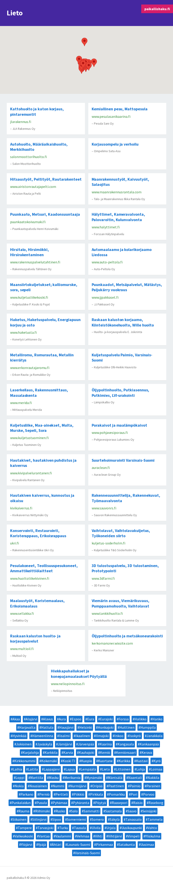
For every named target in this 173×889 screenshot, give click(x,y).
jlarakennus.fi (20, 121)
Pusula (41, 802)
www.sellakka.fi (22, 613)
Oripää (97, 786)
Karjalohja (31, 752)
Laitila (33, 769)
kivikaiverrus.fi (21, 508)
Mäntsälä (115, 777)
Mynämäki (94, 777)
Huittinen (126, 727)
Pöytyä (100, 802)
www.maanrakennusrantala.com (116, 192)
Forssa (123, 719)
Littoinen (123, 769)
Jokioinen (24, 744)
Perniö (44, 794)
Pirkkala (96, 794)
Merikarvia (72, 777)
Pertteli (61, 794)
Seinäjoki (149, 811)
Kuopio (86, 761)
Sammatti (91, 811)
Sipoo (56, 819)
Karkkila (51, 752)
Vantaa (44, 836)
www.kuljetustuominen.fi (29, 437)
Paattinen (116, 786)
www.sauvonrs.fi (104, 508)
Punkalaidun (21, 802)
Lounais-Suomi (78, 844)
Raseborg (155, 802)
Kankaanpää (149, 744)
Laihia (17, 769)
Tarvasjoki (45, 827)
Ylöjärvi (26, 844)
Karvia (68, 752)
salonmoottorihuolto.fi (28, 156)
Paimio (135, 786)
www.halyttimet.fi (106, 227)
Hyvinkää (19, 735)
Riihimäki (42, 811)
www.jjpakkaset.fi (105, 297)
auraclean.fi (101, 467)
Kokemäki (49, 761)
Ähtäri (56, 844)
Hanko (157, 719)
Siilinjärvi (39, 819)
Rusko (60, 811)
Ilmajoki (102, 735)
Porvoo (148, 794)
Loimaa (156, 769)
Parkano (26, 794)
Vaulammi (63, 836)
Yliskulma (152, 836)
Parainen (153, 786)
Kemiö (105, 752)
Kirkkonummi (24, 761)
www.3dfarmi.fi (103, 578)
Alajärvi (31, 719)
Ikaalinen (82, 735)
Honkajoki (106, 727)
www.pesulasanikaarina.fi (111, 116)
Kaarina (106, 744)
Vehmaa (83, 836)
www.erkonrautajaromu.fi (29, 367)
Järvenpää (86, 744)
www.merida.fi (21, 402)
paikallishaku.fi (157, 9)
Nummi (58, 786)
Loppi (20, 777)
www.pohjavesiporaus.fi (110, 432)
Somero (98, 819)
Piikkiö (79, 794)
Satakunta (127, 844)
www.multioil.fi (22, 648)
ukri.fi (14, 543)
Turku (63, 827)
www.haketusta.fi (23, 332)
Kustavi (142, 761)
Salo (74, 811)
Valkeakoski (24, 836)
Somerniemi (76, 819)
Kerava (146, 752)
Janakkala (154, 735)
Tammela (155, 819)
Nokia (19, 786)
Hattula (47, 727)
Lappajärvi (52, 769)
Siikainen (19, 819)
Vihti (98, 836)
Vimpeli (133, 836)
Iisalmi (64, 735)
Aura (62, 719)
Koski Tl (69, 761)
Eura (90, 719)
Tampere (25, 827)
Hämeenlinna (42, 735)
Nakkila (153, 777)
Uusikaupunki (131, 827)
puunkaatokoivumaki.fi (28, 222)
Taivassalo (133, 819)
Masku (54, 777)
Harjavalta (27, 727)
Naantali (135, 777)
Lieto (106, 769)
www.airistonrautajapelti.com (33, 186)
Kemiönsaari (126, 752)
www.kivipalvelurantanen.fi (31, 473)
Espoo (76, 719)
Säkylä (115, 819)
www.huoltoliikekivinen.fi (29, 578)
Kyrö (157, 761)
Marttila (36, 777)
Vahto (152, 827)
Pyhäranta (81, 802)
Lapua (70, 769)
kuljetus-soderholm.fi (108, 543)
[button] (84, 42)
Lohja (140, 769)
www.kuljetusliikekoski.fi (29, 297)
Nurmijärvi (78, 786)
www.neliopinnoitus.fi (67, 683)
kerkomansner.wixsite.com (112, 643)
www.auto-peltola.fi (107, 262)
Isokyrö (135, 735)
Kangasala (126, 744)
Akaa (16, 719)
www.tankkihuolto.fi (107, 613)
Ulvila (96, 827)
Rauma (23, 811)
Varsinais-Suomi (87, 853)
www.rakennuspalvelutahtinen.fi (35, 262)
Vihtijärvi (115, 836)
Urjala (111, 827)
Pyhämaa (60, 802)
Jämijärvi (65, 744)
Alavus (48, 719)
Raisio (138, 802)
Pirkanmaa (104, 844)
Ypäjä (42, 844)
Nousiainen (38, 786)
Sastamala (113, 811)
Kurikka (124, 761)
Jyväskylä (44, 744)
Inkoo (118, 735)
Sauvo (132, 811)
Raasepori (119, 802)
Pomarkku (117, 794)
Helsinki (85, 727)
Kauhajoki (86, 752)
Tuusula (80, 827)
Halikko (140, 719)
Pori (134, 794)
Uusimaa (147, 844)
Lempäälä (88, 769)
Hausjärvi (66, 727)
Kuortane (105, 761)
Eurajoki (106, 719)
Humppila (148, 727)
